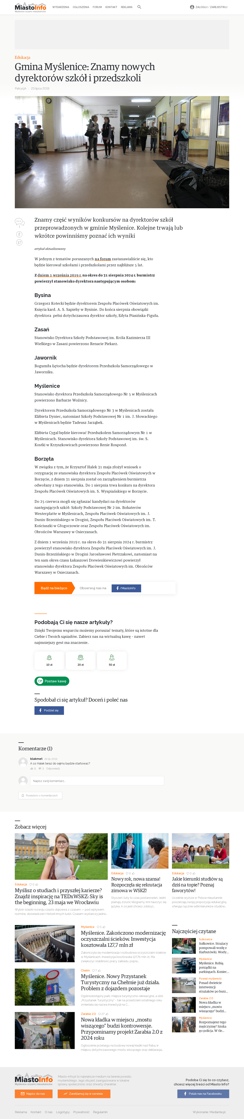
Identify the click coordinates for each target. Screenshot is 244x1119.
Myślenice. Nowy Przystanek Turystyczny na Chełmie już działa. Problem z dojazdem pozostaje (120, 982)
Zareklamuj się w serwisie (86, 1093)
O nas (49, 1112)
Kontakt (111, 7)
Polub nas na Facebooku (205, 1093)
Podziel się (51, 710)
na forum (103, 259)
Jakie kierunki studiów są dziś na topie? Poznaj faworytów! (197, 885)
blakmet (36, 759)
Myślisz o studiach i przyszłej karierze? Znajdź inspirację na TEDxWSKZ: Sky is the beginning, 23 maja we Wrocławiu (59, 896)
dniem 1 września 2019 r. (60, 275)
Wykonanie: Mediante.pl (209, 1112)
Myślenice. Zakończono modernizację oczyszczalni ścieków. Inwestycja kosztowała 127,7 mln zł (123, 939)
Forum (97, 7)
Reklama (126, 7)
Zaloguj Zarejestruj (211, 7)
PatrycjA (20, 88)
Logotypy (63, 1112)
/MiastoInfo (128, 588)
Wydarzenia (60, 7)
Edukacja (22, 58)
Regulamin (100, 1112)
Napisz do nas (35, 1093)
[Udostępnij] (19, 235)
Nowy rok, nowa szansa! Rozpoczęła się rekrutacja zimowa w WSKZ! (136, 885)
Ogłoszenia (81, 7)
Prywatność (81, 1112)
